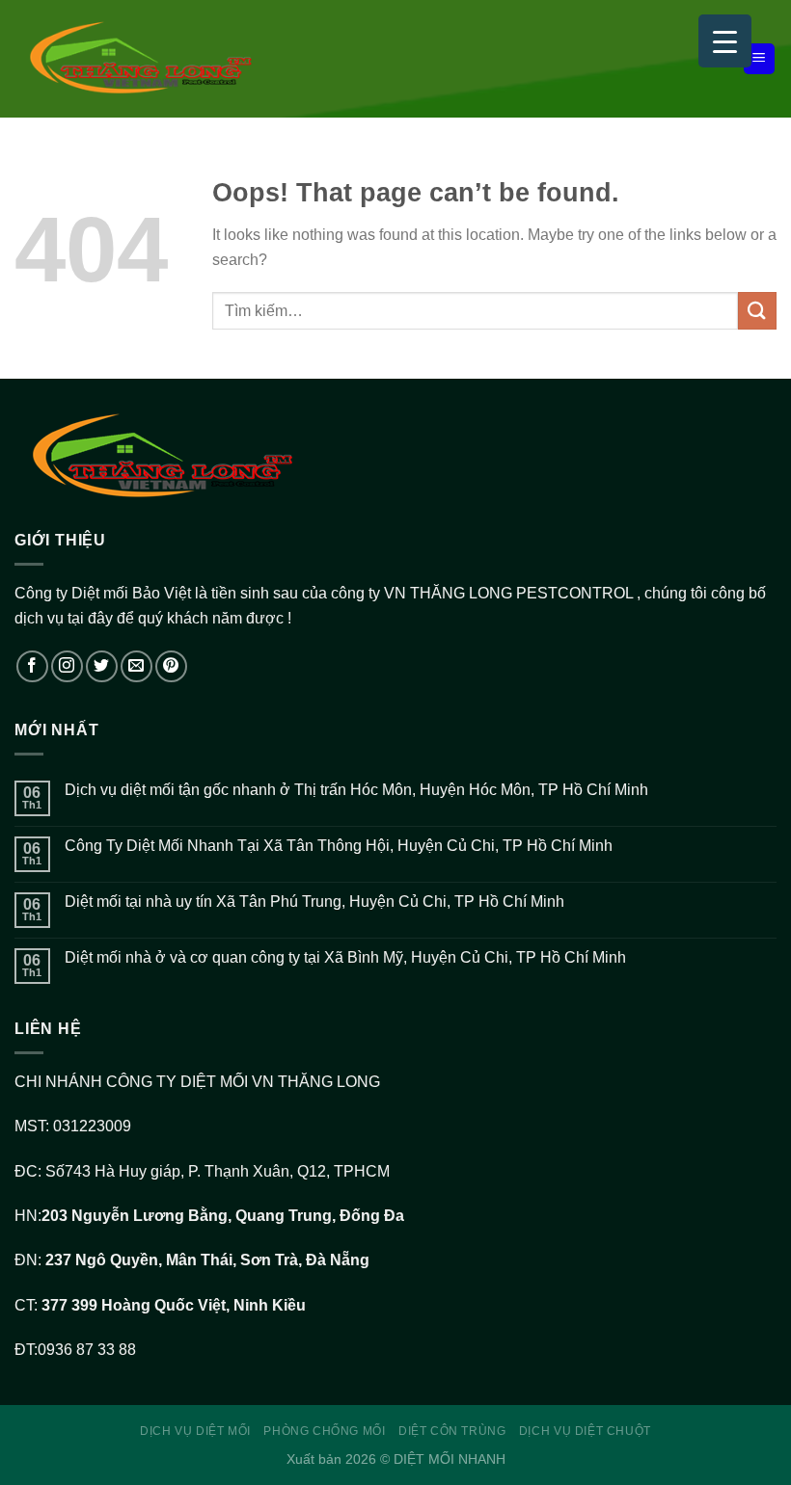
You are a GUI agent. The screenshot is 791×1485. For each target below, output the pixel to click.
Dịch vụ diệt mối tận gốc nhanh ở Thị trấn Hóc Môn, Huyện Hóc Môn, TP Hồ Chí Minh (356, 790)
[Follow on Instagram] (67, 666)
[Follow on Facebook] (32, 666)
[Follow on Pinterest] (171, 666)
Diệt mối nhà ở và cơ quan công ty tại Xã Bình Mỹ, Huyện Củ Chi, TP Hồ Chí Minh (345, 957)
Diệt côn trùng (452, 1431)
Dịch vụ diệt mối (195, 1431)
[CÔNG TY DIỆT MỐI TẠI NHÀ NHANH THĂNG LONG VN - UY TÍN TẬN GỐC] (178, 58)
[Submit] (757, 311)
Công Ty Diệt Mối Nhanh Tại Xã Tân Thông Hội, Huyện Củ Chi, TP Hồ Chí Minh (339, 845)
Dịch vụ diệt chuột (585, 1431)
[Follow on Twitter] (102, 666)
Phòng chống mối (324, 1431)
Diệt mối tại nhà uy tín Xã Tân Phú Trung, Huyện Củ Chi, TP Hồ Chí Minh (314, 901)
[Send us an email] (136, 666)
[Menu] (760, 59)
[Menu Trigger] (724, 40)
